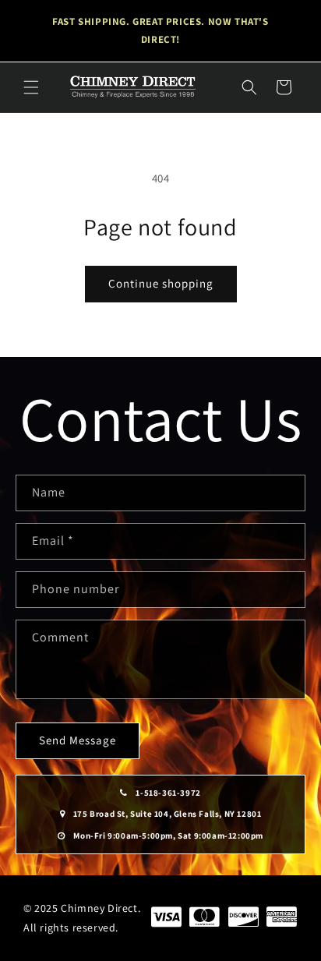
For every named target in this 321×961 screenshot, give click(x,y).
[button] (31, 87)
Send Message (77, 740)
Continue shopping (160, 283)
